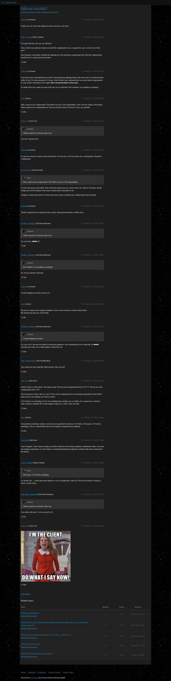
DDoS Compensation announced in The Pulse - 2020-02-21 (46, 634)
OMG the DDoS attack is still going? (36, 653)
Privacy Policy (68, 672)
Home (23, 672)
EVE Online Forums (8, 2)
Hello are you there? (34, 8)
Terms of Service (54, 672)
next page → (26, 594)
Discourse (34, 678)
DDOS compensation (30, 613)
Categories (32, 672)
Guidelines (42, 672)
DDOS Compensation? (30, 644)
